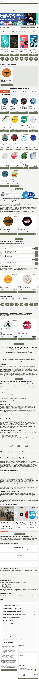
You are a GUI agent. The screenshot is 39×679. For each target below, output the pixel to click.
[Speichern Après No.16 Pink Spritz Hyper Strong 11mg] (11, 153)
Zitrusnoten (7, 314)
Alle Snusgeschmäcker (19, 343)
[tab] (18, 30)
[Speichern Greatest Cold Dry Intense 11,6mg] (2, 116)
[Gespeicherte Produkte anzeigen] (23, 7)
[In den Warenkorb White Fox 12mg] (36, 259)
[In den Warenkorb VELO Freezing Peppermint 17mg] (36, 252)
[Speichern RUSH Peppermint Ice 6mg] (21, 135)
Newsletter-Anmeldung (8, 211)
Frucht (20, 313)
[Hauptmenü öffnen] (5, 7)
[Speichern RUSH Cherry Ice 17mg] (19, 216)
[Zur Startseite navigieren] (28, 655)
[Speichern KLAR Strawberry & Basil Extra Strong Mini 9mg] (2, 153)
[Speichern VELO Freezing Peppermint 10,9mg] (2, 98)
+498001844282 (23, 668)
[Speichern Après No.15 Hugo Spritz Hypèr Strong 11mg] (11, 171)
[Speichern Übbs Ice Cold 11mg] (30, 153)
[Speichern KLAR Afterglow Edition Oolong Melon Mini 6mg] (2, 69)
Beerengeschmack (13, 313)
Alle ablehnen (9, 672)
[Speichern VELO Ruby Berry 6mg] (19, 320)
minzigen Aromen (4, 313)
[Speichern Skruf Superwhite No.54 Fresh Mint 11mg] (30, 116)
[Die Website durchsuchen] (14, 7)
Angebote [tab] (24, 91)
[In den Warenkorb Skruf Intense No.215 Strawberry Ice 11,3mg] (36, 255)
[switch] (35, 675)
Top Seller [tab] (15, 91)
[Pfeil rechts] (37, 224)
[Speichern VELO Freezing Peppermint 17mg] (11, 98)
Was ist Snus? (10, 421)
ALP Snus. (26, 269)
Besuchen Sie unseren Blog (19, 533)
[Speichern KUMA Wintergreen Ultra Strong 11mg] (21, 153)
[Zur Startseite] (19, 5)
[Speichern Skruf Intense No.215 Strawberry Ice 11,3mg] (21, 98)
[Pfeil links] (1, 224)
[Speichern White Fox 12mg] (30, 98)
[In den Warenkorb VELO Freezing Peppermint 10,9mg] (36, 248)
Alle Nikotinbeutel (19, 189)
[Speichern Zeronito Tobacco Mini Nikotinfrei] (19, 274)
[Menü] (36, 668)
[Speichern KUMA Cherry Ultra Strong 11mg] (11, 135)
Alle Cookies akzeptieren (9, 669)
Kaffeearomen (29, 313)
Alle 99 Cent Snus (19, 238)
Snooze (20, 421)
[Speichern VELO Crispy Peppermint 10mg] (30, 135)
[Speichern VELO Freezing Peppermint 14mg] (2, 171)
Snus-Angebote (21, 207)
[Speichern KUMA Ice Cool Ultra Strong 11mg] (2, 135)
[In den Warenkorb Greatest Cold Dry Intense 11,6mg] (36, 263)
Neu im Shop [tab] (34, 91)
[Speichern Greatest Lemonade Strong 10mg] (11, 116)
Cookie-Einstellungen (9, 675)
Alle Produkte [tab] (5, 91)
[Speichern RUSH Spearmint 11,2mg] (21, 116)
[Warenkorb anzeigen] (33, 7)
